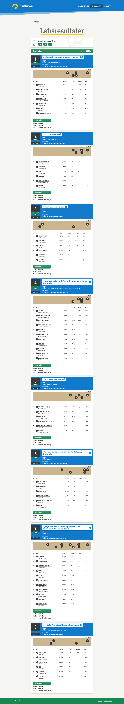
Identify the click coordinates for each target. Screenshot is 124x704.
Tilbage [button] (36, 22)
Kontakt (100, 701)
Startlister (84, 6)
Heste (108, 6)
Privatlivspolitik (108, 701)
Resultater (97, 6)
